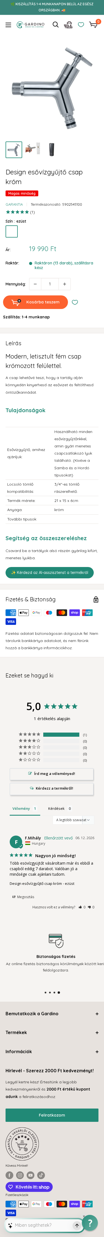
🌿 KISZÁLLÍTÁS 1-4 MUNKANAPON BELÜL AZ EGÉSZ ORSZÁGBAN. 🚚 (52, 7)
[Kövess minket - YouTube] (30, 1175)
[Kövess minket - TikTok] (41, 1175)
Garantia (14, 204)
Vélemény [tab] (21, 808)
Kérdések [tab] (56, 808)
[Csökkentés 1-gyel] (35, 284)
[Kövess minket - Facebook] (9, 1175)
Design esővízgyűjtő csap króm (36, 883)
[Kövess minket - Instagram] (20, 1175)
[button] (82, 907)
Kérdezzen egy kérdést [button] (51, 789)
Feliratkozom (52, 1115)
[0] (93, 25)
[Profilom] (68, 26)
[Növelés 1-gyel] (64, 284)
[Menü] (8, 25)
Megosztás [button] (25, 897)
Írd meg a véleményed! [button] (54, 773)
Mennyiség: (16, 284)
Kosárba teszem (43, 302)
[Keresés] (56, 25)
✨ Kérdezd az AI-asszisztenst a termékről (49, 572)
